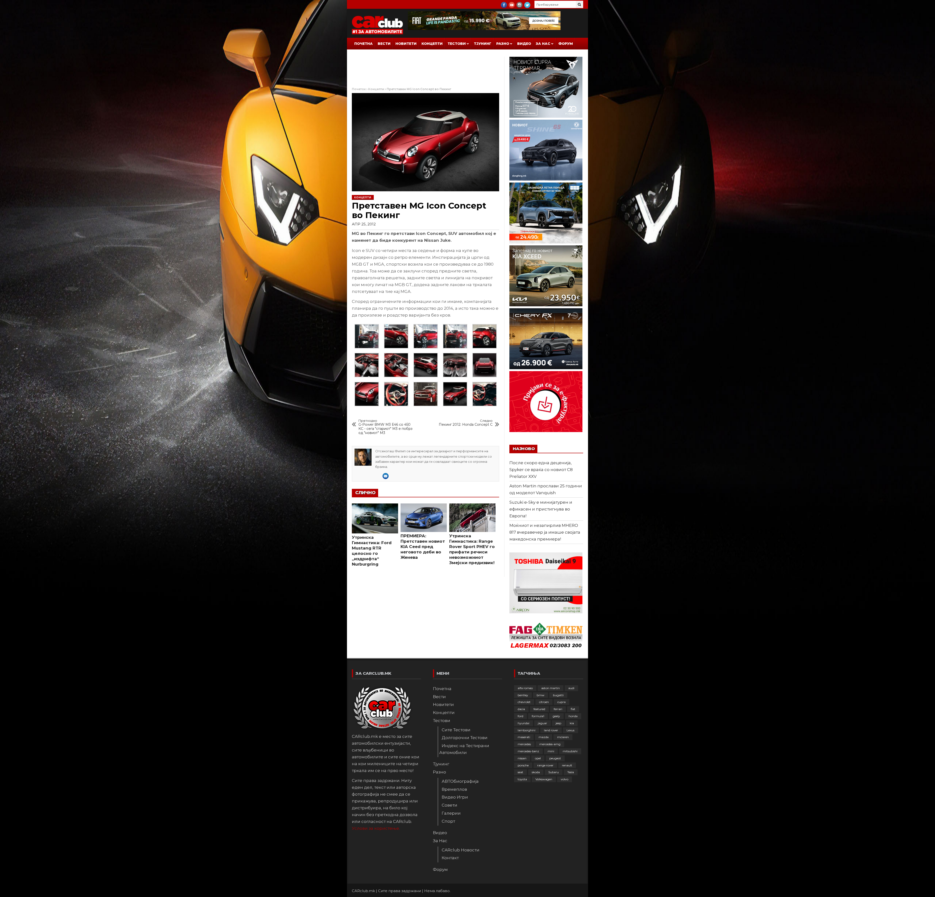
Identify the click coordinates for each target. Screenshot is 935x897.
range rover (545, 765)
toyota (522, 779)
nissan (522, 758)
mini (551, 751)
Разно (502, 43)
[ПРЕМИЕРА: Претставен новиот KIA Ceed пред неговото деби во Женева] (424, 517)
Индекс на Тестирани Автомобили (464, 749)
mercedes (524, 744)
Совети (449, 805)
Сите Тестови (456, 729)
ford (520, 716)
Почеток (359, 89)
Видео (524, 43)
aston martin (550, 688)
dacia (521, 709)
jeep (558, 723)
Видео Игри (455, 797)
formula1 (538, 716)
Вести (384, 43)
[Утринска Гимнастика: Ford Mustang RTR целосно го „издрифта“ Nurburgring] (375, 518)
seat (520, 772)
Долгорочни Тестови (464, 737)
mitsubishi (570, 751)
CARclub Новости (460, 850)
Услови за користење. (376, 828)
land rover (551, 730)
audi (571, 688)
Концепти (432, 43)
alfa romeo (525, 688)
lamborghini (526, 730)
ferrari (558, 709)
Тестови (457, 43)
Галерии (451, 813)
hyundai (523, 723)
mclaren (563, 737)
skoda (536, 772)
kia (572, 723)
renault (567, 765)
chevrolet (524, 702)
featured (539, 709)
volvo (564, 779)
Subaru (553, 772)
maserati (524, 737)
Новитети (406, 43)
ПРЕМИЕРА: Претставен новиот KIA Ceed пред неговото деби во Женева (423, 546)
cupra (561, 702)
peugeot (555, 758)
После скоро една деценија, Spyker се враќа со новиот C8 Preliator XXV (541, 469)
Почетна (363, 43)
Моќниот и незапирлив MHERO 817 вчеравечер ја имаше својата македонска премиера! (544, 532)
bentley (523, 695)
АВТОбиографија (460, 781)
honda (573, 716)
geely (556, 716)
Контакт (450, 857)
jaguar (542, 723)
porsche (523, 765)
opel (538, 758)
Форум (565, 43)
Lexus (570, 730)
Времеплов (454, 789)
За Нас (543, 43)
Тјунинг (482, 43)
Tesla (570, 772)
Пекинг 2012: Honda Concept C (466, 423)
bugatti (558, 695)
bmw (540, 695)
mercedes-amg (550, 744)
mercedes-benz (528, 751)
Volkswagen (543, 779)
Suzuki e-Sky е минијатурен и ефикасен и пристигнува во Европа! (540, 509)
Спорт (448, 821)
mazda (544, 737)
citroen (544, 702)
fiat (573, 709)
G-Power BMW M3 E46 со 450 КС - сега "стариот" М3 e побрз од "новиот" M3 (385, 427)
